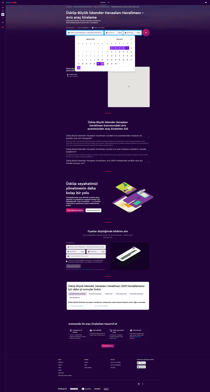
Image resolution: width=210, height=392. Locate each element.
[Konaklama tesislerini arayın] (3, 11)
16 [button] (102, 56)
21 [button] (94, 59)
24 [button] (78, 63)
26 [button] (86, 63)
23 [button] (102, 59)
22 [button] (98, 59)
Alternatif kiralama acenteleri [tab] (77, 293)
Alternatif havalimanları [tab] (95, 293)
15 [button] (98, 56)
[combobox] (70, 28)
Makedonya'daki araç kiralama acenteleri (83, 6)
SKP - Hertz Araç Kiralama (101, 306)
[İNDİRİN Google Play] (141, 362)
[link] (75, 210)
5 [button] (86, 52)
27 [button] (90, 63)
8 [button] (98, 52)
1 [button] (98, 48)
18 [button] (82, 59)
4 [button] (82, 52)
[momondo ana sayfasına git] (11, 2)
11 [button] (82, 56)
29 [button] (98, 63)
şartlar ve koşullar (80, 269)
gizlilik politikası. (89, 269)
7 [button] (94, 52)
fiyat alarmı (138, 336)
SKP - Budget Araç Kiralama (75, 306)
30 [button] (102, 63)
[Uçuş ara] (3, 7)
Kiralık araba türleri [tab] (121, 293)
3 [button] (78, 52)
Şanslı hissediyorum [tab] (74, 297)
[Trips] (3, 22)
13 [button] (90, 56)
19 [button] (86, 59)
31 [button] (78, 67)
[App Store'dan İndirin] (141, 366)
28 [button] (94, 63)
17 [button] (78, 59)
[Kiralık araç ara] (3, 14)
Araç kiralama (69, 6)
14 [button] (94, 56)
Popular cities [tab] (109, 293)
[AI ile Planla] (3, 18)
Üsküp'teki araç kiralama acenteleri (102, 6)
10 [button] (78, 56)
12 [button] (86, 56)
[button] (3, 2)
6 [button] (90, 52)
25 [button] (82, 63)
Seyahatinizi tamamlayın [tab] (136, 293)
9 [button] (102, 52)
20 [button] (90, 59)
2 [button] (102, 48)
